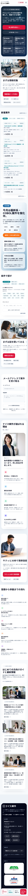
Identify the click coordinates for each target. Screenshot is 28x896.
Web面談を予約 (7, 360)
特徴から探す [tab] (14, 283)
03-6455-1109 (7, 830)
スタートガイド (16, 102)
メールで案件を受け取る (14, 405)
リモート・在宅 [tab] (12, 118)
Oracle (22, 295)
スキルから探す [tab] (6, 281)
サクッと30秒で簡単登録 (11, 574)
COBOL (9, 293)
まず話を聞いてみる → (14, 32)
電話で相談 (16, 360)
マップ (7, 836)
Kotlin (4, 297)
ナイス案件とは (14, 99)
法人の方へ (15, 840)
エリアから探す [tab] (6, 283)
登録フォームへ (7, 579)
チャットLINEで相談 (8, 363)
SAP (14, 293)
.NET (15, 295)
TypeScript (5, 295)
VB (18, 295)
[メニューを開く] (26, 2)
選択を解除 (22, 313)
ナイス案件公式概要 (7, 814)
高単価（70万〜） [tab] (20, 118)
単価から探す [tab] (21, 283)
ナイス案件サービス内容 (18, 814)
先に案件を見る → (14, 27)
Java (4, 293)
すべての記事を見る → (8, 681)
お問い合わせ (15, 836)
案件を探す (6, 99)
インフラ (17, 297)
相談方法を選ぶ (8, 355)
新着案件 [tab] (5, 118)
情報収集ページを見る (10, 94)
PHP (18, 293)
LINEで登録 (16, 579)
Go (10, 295)
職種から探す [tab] (14, 281)
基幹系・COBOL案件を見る (12, 235)
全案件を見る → (23, 113)
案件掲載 (8, 840)
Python (22, 293)
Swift (9, 297)
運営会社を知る (7, 102)
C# (12, 297)
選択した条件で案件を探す (14, 310)
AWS (22, 297)
